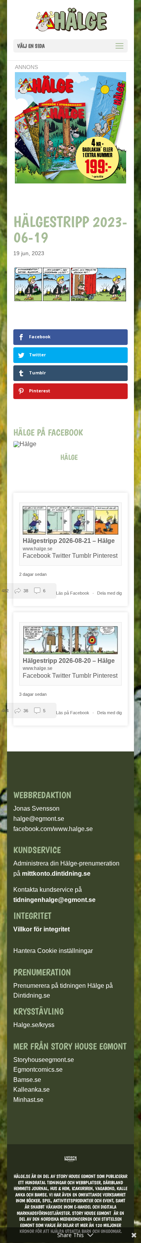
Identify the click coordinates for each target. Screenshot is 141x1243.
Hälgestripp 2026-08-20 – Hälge (69, 660)
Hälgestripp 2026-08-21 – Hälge (69, 540)
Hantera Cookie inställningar (53, 950)
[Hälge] (29, 444)
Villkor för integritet (41, 929)
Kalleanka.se (31, 1089)
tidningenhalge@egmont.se (54, 899)
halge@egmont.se (38, 818)
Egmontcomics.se (38, 1069)
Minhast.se (28, 1099)
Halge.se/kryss (33, 1025)
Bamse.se (27, 1079)
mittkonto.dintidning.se (56, 873)
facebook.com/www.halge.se (53, 829)
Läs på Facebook (73, 593)
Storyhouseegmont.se (43, 1059)
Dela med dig (109, 593)
